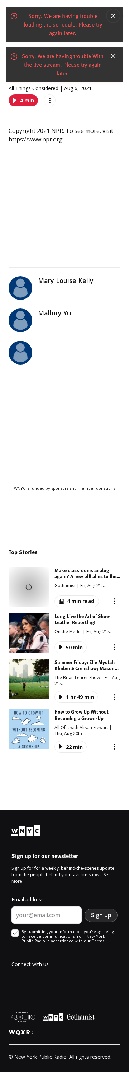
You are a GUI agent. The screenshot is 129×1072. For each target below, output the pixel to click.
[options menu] (50, 100)
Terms (98, 940)
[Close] (113, 16)
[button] (64, 587)
